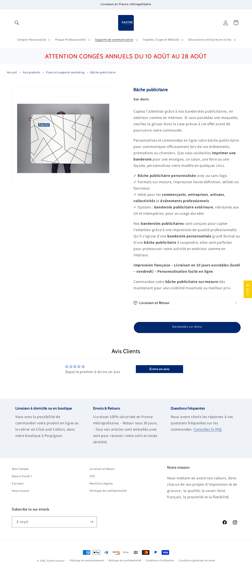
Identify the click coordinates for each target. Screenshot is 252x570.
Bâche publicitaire (102, 72)
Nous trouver (20, 491)
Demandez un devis (187, 327)
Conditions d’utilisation (160, 560)
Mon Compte (20, 469)
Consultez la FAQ (208, 429)
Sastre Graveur (56, 560)
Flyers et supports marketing (65, 72)
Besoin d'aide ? (22, 476)
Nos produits (31, 72)
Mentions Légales (101, 483)
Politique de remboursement (87, 560)
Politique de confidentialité (108, 491)
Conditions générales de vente (197, 560)
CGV (92, 476)
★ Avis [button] (247, 289)
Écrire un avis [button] (159, 369)
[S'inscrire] (91, 521)
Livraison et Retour (102, 469)
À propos (18, 483)
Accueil (12, 72)
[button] (17, 23)
